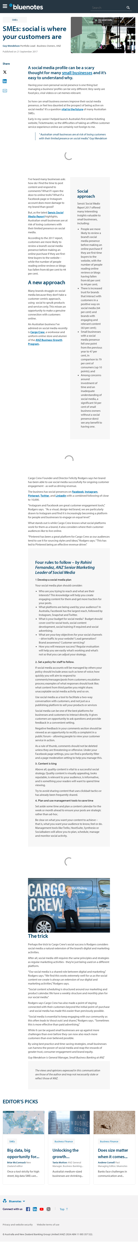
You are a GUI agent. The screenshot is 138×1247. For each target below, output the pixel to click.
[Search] (128, 7)
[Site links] (23, 1201)
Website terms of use (48, 1224)
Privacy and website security (18, 1224)
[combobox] (111, 7)
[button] (5, 6)
